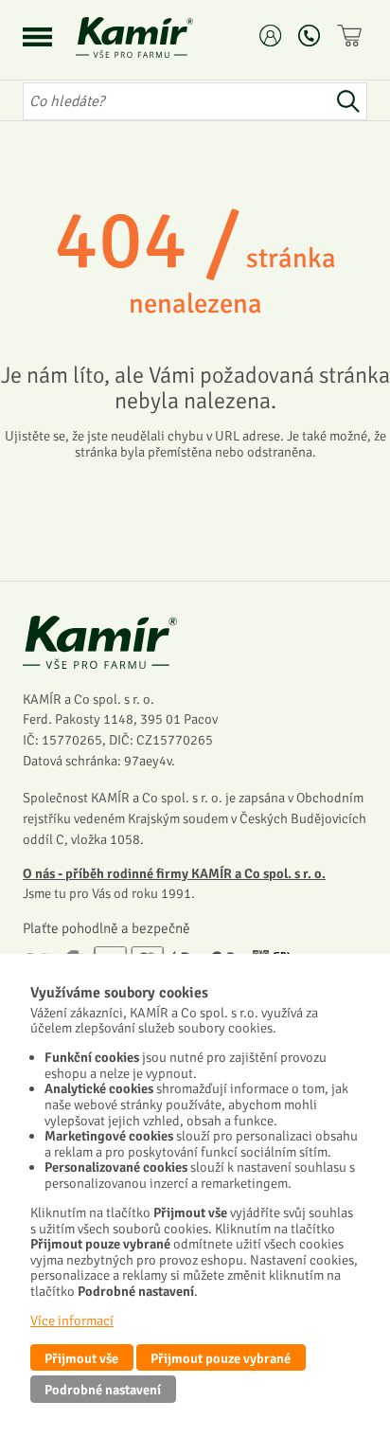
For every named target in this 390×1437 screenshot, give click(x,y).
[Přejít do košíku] (352, 35)
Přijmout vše (81, 1358)
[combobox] (176, 101)
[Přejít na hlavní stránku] (157, 37)
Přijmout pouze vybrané (221, 1358)
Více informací (72, 1320)
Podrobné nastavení (102, 1389)
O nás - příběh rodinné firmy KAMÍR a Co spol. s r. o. (174, 873)
